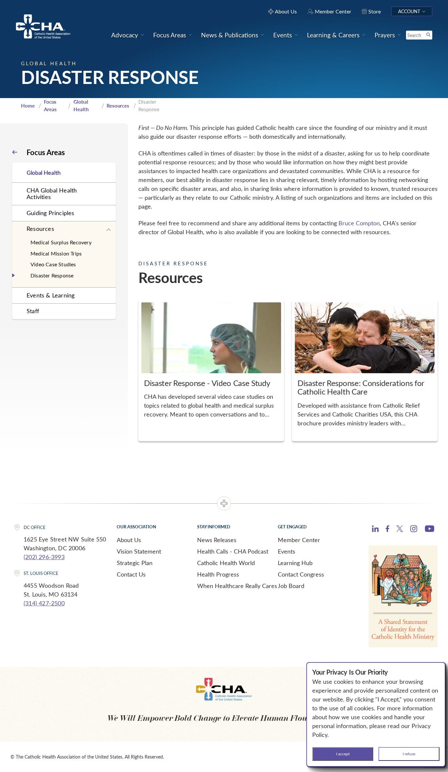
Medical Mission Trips (56, 253)
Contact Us (131, 574)
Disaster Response (52, 275)
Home (28, 105)
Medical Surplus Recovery (61, 242)
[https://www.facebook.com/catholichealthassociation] (387, 530)
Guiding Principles (50, 213)
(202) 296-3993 (44, 557)
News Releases (216, 540)
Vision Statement (139, 551)
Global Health (81, 105)
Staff (33, 311)
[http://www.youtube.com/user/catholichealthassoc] (429, 530)
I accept (343, 753)
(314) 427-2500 (44, 603)
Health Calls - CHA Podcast (232, 551)
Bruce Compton (359, 223)
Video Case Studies (53, 264)
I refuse (409, 753)
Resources (118, 105)
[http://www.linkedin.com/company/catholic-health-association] (375, 530)
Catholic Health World (226, 563)
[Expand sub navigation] (108, 229)
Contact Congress (301, 574)
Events (286, 551)
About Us (129, 540)
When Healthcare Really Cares (237, 586)
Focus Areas (50, 105)
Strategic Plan (135, 563)
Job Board (291, 586)
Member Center (299, 540)
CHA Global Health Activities (52, 193)
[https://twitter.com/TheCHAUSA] (399, 530)
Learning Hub (295, 563)
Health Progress (218, 574)
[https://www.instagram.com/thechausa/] (414, 530)
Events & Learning (50, 295)
